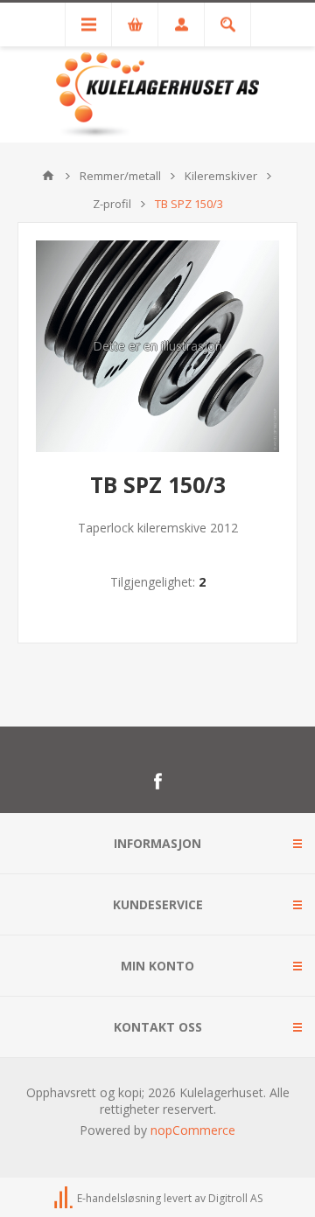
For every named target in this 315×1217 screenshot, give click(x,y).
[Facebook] (158, 782)
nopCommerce (192, 1130)
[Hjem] (48, 176)
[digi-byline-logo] (64, 1198)
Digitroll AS (235, 1198)
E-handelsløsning (119, 1198)
